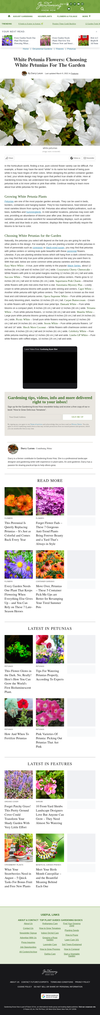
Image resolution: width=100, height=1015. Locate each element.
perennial (72, 251)
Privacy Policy (82, 982)
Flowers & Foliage (67, 16)
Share (11, 158)
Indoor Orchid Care (50, 933)
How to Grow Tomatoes (50, 928)
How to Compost (71, 949)
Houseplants (45, 16)
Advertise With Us (28, 938)
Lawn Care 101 (72, 940)
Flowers (60, 49)
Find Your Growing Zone (71, 924)
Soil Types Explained (72, 944)
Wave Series (74, 265)
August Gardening (23, 16)
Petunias (71, 49)
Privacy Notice (77, 424)
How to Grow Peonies (50, 949)
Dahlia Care (50, 954)
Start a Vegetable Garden (72, 955)
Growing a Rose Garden (49, 939)
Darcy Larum (37, 73)
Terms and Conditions (62, 982)
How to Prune (71, 935)
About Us (28, 923)
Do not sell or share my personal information (58, 987)
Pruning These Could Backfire (64, 24)
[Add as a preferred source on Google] (50, 996)
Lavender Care (50, 944)
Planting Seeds (72, 930)
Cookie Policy (25, 987)
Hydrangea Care (50, 923)
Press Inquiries (28, 942)
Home (26, 49)
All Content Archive (28, 952)
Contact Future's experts (34, 982)
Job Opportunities (28, 947)
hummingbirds (33, 212)
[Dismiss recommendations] (96, 31)
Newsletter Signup (28, 933)
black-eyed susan (55, 247)
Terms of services (36, 424)
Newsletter (90, 158)
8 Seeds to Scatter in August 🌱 (30, 24)
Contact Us (28, 928)
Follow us (76, 158)
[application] (50, 367)
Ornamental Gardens (42, 49)
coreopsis (38, 247)
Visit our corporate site (87, 1007)
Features (74, 73)
